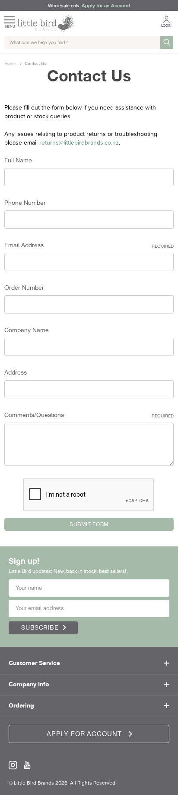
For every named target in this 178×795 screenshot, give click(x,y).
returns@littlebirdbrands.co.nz (79, 142)
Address (15, 372)
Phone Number (25, 202)
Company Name (26, 329)
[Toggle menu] (10, 17)
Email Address (89, 245)
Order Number (24, 287)
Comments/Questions (89, 414)
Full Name (18, 160)
